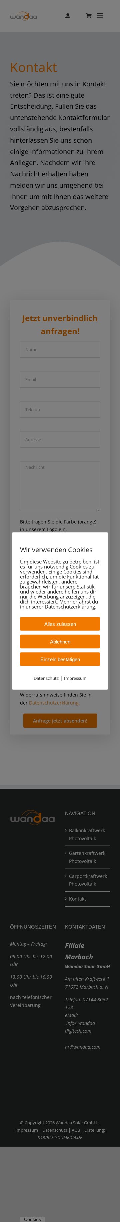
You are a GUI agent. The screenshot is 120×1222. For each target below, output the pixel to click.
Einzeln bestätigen (60, 659)
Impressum (75, 678)
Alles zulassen (60, 624)
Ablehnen (60, 641)
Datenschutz (46, 678)
